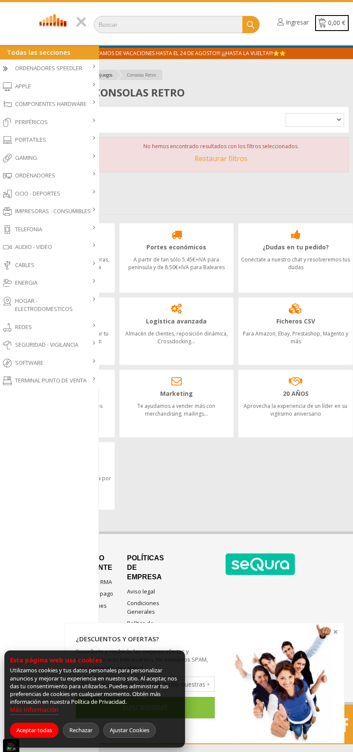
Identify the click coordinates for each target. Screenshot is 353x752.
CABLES (24, 265)
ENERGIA (26, 282)
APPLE (23, 86)
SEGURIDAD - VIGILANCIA (46, 344)
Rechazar (81, 730)
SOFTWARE (29, 363)
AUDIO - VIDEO (33, 247)
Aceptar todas (34, 730)
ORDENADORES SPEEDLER (48, 68)
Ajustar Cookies (129, 730)
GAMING (26, 158)
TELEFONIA (28, 229)
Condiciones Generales (143, 607)
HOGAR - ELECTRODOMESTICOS (44, 305)
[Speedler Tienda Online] (53, 20)
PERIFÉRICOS (31, 122)
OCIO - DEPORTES (37, 193)
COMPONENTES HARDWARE (51, 104)
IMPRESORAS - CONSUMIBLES (53, 211)
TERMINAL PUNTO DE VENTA (51, 380)
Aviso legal (141, 591)
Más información (34, 709)
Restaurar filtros (221, 158)
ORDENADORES (35, 175)
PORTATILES (30, 139)
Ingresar (297, 22)
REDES (23, 327)
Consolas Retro (141, 75)
